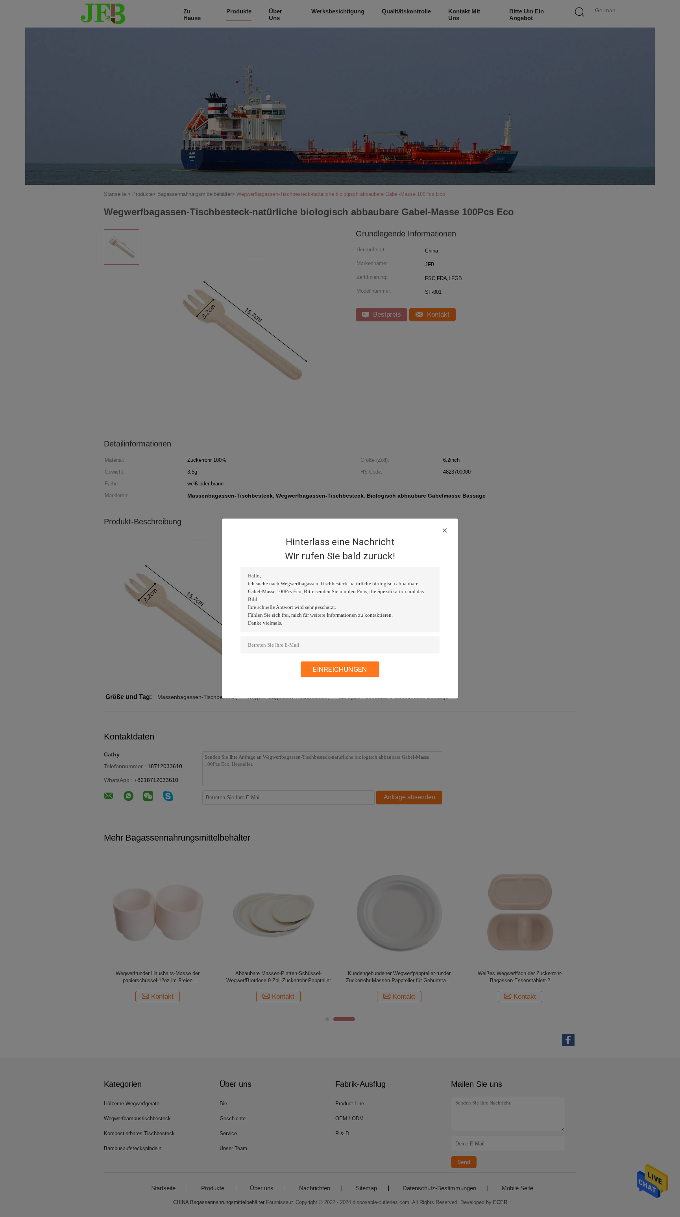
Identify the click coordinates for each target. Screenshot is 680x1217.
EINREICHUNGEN (340, 669)
